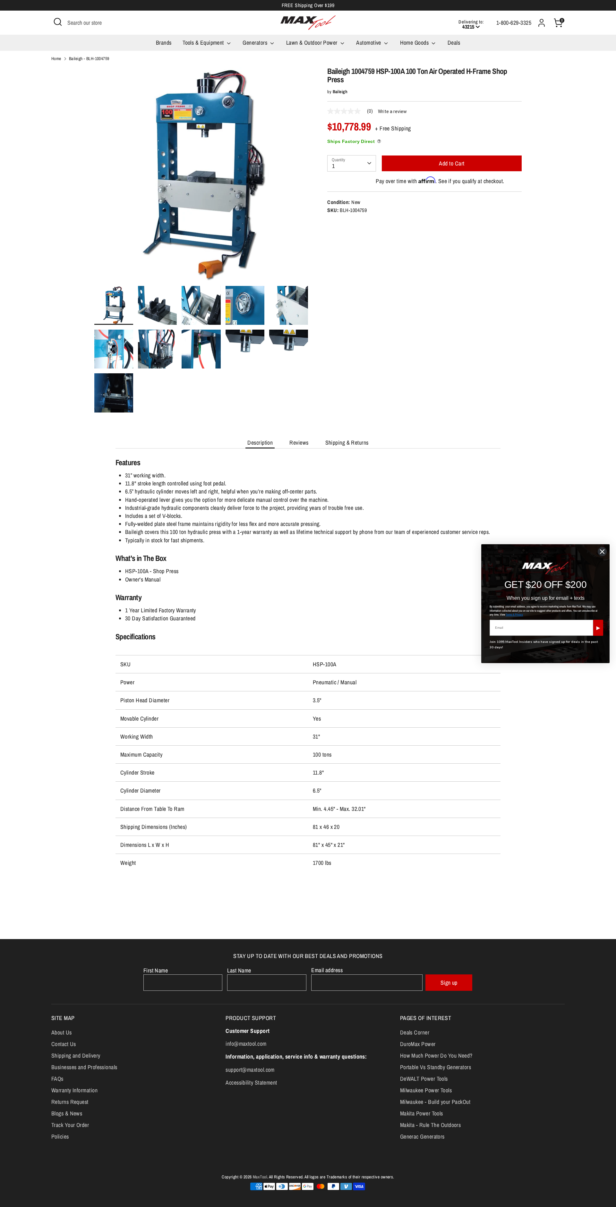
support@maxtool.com (250, 1070)
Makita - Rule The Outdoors (430, 1125)
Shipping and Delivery (75, 1056)
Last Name (239, 970)
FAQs (57, 1079)
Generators (256, 43)
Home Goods (415, 43)
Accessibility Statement (251, 1082)
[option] (201, 176)
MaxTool (260, 1177)
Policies (60, 1136)
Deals (454, 43)
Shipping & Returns (347, 443)
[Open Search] (57, 21)
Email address (327, 970)
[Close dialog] (602, 551)
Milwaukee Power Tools (426, 1090)
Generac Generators (422, 1136)
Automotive (369, 43)
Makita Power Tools (421, 1113)
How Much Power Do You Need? (436, 1056)
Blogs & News (66, 1113)
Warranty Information (74, 1090)
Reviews (298, 443)
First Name (155, 970)
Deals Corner (414, 1032)
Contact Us (63, 1044)
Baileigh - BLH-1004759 (89, 58)
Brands (164, 43)
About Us (61, 1032)
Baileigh (340, 91)
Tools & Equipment (204, 43)
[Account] (541, 22)
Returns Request (70, 1102)
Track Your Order (70, 1125)
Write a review (392, 111)
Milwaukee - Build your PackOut (435, 1102)
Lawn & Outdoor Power (312, 43)
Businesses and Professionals (84, 1067)
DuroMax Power (418, 1044)
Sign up (449, 983)
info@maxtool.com (246, 1044)
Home (56, 58)
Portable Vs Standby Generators (435, 1067)
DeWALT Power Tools (424, 1079)
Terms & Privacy (514, 615)
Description (260, 443)
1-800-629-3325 (513, 23)
